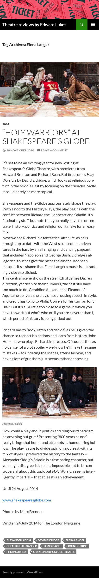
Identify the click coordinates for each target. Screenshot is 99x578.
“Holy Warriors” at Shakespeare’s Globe (45, 136)
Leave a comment (54, 150)
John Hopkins (77, 546)
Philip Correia (16, 551)
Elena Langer (75, 540)
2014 (5, 124)
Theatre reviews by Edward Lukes (34, 24)
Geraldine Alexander (21, 546)
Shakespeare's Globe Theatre (54, 551)
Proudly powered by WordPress (22, 572)
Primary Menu (93, 24)
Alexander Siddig (18, 540)
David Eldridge (48, 540)
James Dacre (52, 546)
